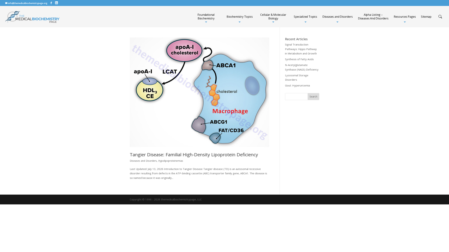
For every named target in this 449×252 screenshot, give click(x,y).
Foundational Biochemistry (206, 16)
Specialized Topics (305, 17)
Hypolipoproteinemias (170, 160)
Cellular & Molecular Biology (273, 16)
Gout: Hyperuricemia (297, 85)
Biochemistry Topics (240, 17)
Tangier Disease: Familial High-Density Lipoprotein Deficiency (194, 154)
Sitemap (426, 17)
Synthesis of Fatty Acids (299, 59)
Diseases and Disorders (337, 17)
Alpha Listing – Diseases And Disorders (373, 16)
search (440, 16)
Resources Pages (405, 17)
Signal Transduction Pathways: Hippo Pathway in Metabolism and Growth (301, 49)
